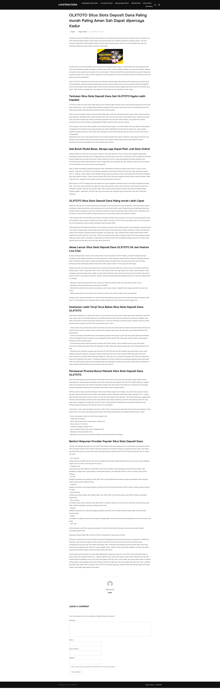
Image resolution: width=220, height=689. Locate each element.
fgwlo (73, 32)
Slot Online (149, 6)
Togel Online (83, 32)
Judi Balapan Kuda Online (89, 3)
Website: (72, 658)
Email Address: (74, 649)
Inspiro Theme (150, 684)
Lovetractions (67, 4)
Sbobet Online (136, 3)
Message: (72, 620)
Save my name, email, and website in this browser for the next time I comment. (93, 666)
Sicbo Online (147, 3)
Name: (71, 640)
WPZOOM (159, 684)
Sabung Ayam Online (122, 3)
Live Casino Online (107, 3)
